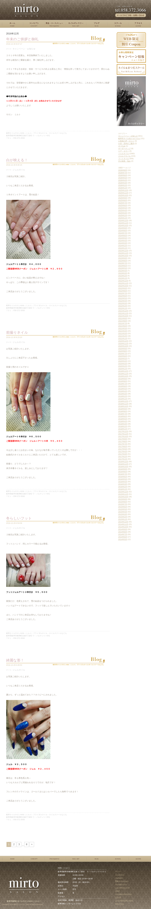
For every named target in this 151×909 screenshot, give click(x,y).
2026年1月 (122, 188)
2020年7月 (122, 354)
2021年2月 (122, 336)
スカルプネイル (124, 156)
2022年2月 (122, 306)
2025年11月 (123, 193)
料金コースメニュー (122, 881)
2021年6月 (122, 326)
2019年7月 (122, 384)
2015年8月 (122, 502)
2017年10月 (123, 436)
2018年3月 (122, 424)
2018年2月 (122, 426)
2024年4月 (122, 241)
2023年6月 (122, 266)
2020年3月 (122, 364)
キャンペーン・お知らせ (24, 49)
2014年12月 (123, 522)
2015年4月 (122, 512)
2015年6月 (122, 507)
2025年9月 (122, 198)
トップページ (119, 874)
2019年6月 (122, 386)
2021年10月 (123, 316)
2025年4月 (122, 210)
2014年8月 (122, 532)
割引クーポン (119, 904)
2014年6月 (122, 537)
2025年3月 (122, 213)
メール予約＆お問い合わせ (124, 900)
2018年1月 (122, 429)
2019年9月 (122, 379)
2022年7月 (122, 293)
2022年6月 (122, 296)
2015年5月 (122, 509)
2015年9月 (122, 499)
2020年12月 (123, 341)
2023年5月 (122, 268)
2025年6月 (122, 205)
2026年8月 (122, 170)
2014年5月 (122, 539)
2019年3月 (122, 394)
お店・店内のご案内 (126, 144)
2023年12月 (123, 251)
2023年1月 (122, 278)
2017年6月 (122, 446)
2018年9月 (122, 409)
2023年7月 (122, 263)
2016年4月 (122, 482)
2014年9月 (122, 529)
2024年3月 (122, 243)
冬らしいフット (19, 518)
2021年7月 (122, 323)
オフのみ (121, 146)
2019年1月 (122, 399)
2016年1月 (122, 489)
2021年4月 (122, 331)
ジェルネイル (19, 170)
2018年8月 (122, 411)
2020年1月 (122, 369)
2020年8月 (122, 351)
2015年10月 (123, 497)
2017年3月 (122, 454)
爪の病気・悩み (124, 161)
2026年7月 (122, 173)
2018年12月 (123, 401)
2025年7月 (122, 203)
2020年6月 (122, 356)
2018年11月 (123, 404)
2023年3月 (122, 273)
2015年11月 (123, 494)
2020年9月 (122, 349)
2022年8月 (122, 291)
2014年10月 (123, 527)
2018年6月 (122, 416)
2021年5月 (122, 328)
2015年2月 (122, 517)
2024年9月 (122, 228)
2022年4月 (122, 301)
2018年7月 (122, 414)
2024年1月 (122, 248)
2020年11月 (123, 344)
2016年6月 (122, 477)
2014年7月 (122, 534)
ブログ (117, 891)
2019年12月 (123, 371)
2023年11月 (123, 253)
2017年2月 (122, 457)
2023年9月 (122, 258)
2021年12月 (123, 311)
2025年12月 (123, 190)
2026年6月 (122, 175)
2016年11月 (123, 464)
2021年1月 (122, 339)
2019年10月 (123, 376)
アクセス (118, 897)
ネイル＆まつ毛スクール (123, 894)
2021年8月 (122, 321)
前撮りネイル (17, 332)
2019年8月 (122, 381)
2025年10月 (123, 195)
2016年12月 (123, 462)
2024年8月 (122, 231)
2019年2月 (122, 396)
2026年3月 (122, 183)
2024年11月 (123, 223)
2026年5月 (122, 178)
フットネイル (123, 159)
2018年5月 (122, 419)
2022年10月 (123, 286)
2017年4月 (122, 452)
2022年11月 (123, 283)
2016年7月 (122, 474)
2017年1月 (122, 459)
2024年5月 (122, 238)
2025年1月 (122, 218)
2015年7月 (122, 504)
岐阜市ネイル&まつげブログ (129, 139)
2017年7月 (122, 444)
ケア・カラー (123, 151)
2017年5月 (122, 449)
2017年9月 (122, 439)
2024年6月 (122, 236)
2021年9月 (122, 318)
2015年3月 (122, 514)
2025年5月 (122, 208)
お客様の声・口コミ (126, 141)
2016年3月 (122, 484)
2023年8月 (122, 261)
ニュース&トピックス (122, 887)
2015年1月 (122, 519)
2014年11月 (123, 524)
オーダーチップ (124, 149)
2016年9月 (122, 469)
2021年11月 (123, 313)
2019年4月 (122, 391)
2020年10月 (123, 346)
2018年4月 (122, 421)
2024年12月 (123, 220)
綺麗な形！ (15, 660)
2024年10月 (123, 226)
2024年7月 (122, 233)
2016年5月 (122, 479)
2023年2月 (122, 276)
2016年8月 (122, 472)
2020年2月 (122, 366)
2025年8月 (122, 200)
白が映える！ (17, 160)
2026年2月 (122, 185)
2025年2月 (122, 215)
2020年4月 (122, 361)
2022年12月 (123, 281)
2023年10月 (123, 256)
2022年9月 (122, 288)
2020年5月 (122, 359)
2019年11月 (123, 374)
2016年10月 (123, 467)
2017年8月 (122, 441)
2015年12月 (123, 492)
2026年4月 (122, 180)
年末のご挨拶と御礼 (22, 39)
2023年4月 (122, 271)
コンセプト (119, 878)
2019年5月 (122, 389)
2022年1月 (122, 308)
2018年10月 (123, 406)
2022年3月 (122, 303)
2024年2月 (122, 246)
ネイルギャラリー (121, 884)
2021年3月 (122, 333)
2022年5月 (122, 298)
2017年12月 (123, 431)
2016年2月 (122, 487)
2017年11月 (123, 434)
